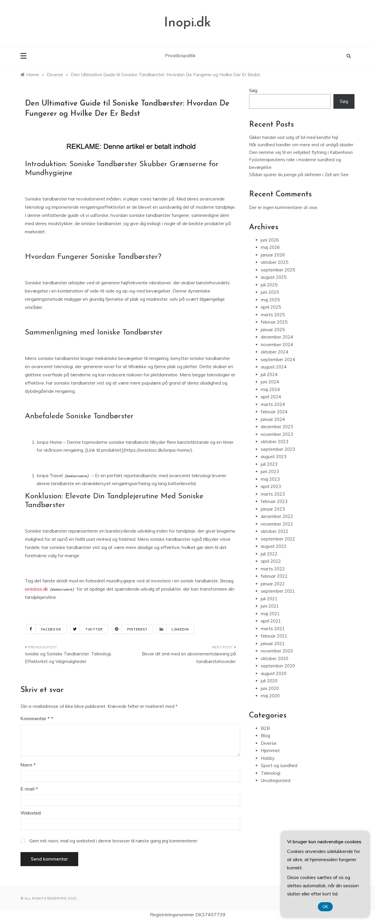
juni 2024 (270, 382)
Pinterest (137, 629)
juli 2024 (269, 374)
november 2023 (277, 434)
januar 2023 (273, 509)
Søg (253, 90)
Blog (265, 735)
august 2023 (274, 456)
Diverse (269, 743)
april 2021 (271, 621)
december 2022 (277, 516)
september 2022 (278, 539)
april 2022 (271, 561)
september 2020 (278, 666)
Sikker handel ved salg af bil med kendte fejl (293, 137)
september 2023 (278, 449)
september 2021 (278, 591)
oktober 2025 (274, 262)
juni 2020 (270, 688)
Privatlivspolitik (180, 55)
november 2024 (277, 344)
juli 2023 (269, 464)
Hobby (268, 758)
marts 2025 (273, 314)
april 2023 (271, 486)
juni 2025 (270, 292)
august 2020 (274, 673)
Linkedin (180, 629)
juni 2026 (270, 240)
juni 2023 (270, 471)
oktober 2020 (274, 658)
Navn (28, 765)
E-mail (29, 789)
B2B (265, 728)
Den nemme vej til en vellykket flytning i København (301, 152)
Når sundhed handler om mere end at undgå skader (301, 144)
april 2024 (271, 397)
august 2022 (274, 546)
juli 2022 (269, 554)
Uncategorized (275, 780)
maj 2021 (270, 613)
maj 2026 (270, 247)
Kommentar (35, 718)
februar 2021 (274, 636)
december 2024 (277, 337)
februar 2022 (274, 576)
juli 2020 (269, 681)
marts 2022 (273, 569)
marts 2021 (273, 628)
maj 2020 (270, 695)
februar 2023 (274, 501)
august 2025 (274, 277)
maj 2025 (270, 299)
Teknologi (270, 773)
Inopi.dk (187, 23)
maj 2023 (270, 479)
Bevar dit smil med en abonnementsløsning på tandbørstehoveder (189, 657)
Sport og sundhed (279, 765)
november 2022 (277, 524)
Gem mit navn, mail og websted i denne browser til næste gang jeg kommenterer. (113, 841)
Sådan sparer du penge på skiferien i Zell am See (299, 174)
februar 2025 (274, 322)
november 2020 (277, 651)
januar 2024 (273, 419)
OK (325, 907)
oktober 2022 (274, 531)
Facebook (51, 629)
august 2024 (274, 367)
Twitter (94, 629)
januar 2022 (273, 584)
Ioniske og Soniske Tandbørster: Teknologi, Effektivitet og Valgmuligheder (68, 657)
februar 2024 (274, 411)
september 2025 (278, 270)
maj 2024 (270, 389)
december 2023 (277, 426)
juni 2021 (270, 606)
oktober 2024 (274, 352)
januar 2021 (273, 643)
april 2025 (271, 307)
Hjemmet (270, 750)
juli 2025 (269, 285)
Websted (31, 813)
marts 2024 (273, 404)
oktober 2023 (274, 441)
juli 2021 (269, 598)
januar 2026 (273, 255)
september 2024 (278, 359)
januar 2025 (273, 329)
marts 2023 (273, 494)
